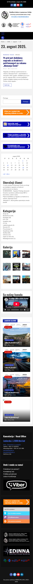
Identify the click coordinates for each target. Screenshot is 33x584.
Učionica (5, 234)
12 (8, 165)
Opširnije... (7, 85)
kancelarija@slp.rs (8, 450)
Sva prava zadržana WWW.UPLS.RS (14, 579)
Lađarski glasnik (7, 225)
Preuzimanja (6, 229)
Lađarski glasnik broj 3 (12, 392)
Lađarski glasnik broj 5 (12, 343)
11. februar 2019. (10, 420)
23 (23, 167)
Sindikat (5, 233)
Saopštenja (6, 231)
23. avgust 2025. (13, 68)
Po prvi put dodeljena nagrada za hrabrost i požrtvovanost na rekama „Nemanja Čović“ (14, 61)
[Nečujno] (25, 310)
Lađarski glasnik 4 (10, 368)
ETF (4, 219)
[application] (16, 304)
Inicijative (5, 221)
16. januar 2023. (10, 345)
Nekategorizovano (8, 238)
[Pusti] (5, 310)
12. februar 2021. (10, 370)
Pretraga (5, 98)
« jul (4, 174)
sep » (8, 174)
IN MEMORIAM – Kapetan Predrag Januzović (16, 191)
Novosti (12, 54)
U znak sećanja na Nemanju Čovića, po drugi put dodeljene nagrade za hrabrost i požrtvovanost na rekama (16, 187)
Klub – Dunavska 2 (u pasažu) (12, 444)
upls (5, 68)
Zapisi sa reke (7, 236)
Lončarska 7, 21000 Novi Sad (14, 440)
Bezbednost (6, 54)
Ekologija (5, 217)
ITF (4, 223)
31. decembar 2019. (11, 395)
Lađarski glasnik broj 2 (12, 417)
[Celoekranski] (28, 310)
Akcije (4, 213)
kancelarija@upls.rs (9, 452)
